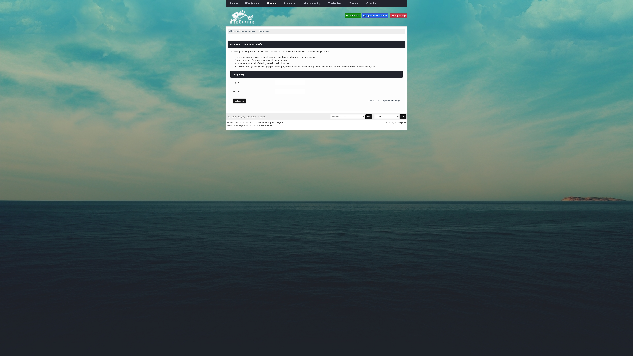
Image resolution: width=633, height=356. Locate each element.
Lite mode (252, 116)
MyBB (242, 125)
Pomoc (355, 3)
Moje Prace (253, 3)
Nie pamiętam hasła (390, 100)
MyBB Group (265, 125)
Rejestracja (373, 100)
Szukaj (372, 3)
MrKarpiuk (400, 122)
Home (235, 3)
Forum (273, 3)
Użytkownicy (313, 3)
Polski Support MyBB (271, 122)
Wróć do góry (239, 116)
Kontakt (262, 116)
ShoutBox (291, 3)
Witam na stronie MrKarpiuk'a (242, 31)
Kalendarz (335, 3)
